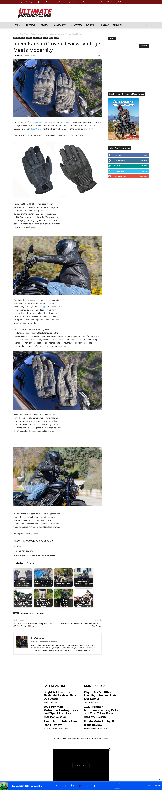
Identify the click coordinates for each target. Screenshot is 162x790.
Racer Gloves (36, 129)
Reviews (44, 25)
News (45, 37)
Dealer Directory (123, 2)
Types (18, 25)
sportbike (65, 122)
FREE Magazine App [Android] (55, 2)
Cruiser (29, 37)
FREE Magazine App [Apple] (34, 2)
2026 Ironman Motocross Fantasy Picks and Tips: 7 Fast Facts (61, 710)
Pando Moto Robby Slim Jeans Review (60, 722)
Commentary (49, 717)
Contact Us (95, 2)
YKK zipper (42, 306)
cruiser (39, 122)
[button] (146, 25)
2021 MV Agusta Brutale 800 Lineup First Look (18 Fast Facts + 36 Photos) (32, 624)
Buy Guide (91, 25)
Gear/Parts (76, 25)
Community (60, 25)
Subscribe (143, 176)
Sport (51, 37)
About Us (86, 2)
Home (15, 34)
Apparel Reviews (37, 34)
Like (145, 155)
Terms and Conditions (108, 2)
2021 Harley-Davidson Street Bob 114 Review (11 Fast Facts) (81, 624)
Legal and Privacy (73, 2)
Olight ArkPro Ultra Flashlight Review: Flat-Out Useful (60, 695)
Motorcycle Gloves (27, 613)
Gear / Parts (24, 34)
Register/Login (18, 2)
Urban (57, 37)
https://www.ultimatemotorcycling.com (44, 642)
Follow (144, 160)
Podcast (105, 25)
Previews (30, 25)
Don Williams (17, 55)
